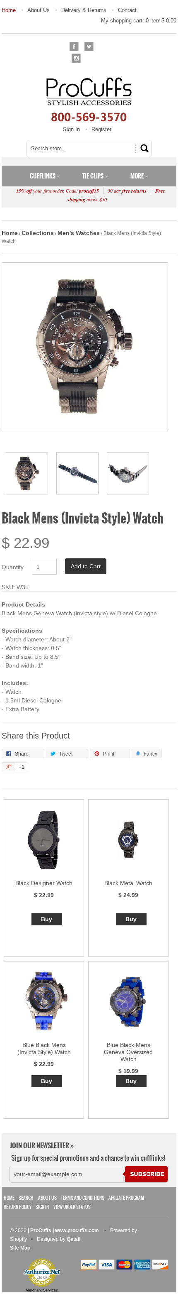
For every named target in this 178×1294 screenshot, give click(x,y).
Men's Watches (79, 233)
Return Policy (17, 1207)
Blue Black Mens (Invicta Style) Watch (44, 1048)
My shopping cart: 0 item (138, 20)
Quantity (13, 567)
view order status (72, 1207)
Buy (46, 919)
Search (26, 1197)
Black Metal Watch (128, 883)
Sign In (71, 129)
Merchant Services (42, 1290)
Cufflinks (43, 176)
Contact (127, 10)
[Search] (143, 148)
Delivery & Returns (83, 10)
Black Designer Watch (43, 883)
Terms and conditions (82, 1197)
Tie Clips (93, 176)
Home (9, 10)
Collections (38, 233)
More (137, 176)
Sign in (42, 1207)
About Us (38, 10)
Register (101, 129)
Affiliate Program (126, 1197)
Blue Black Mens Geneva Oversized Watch (128, 1052)
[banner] (89, 99)
